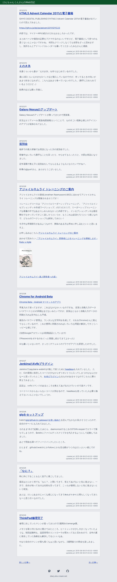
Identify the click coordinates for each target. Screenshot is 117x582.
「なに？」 (26, 471)
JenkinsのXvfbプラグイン (36, 363)
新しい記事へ (24, 562)
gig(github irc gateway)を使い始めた (43, 420)
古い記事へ (93, 562)
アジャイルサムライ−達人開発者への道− (38, 277)
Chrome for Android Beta (36, 296)
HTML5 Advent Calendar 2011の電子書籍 (46, 13)
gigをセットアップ (31, 414)
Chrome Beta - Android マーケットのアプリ (40, 302)
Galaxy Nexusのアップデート (38, 109)
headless (69, 369)
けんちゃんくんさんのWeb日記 (19, 2)
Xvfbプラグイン (51, 376)
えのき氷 (25, 66)
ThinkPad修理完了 (31, 518)
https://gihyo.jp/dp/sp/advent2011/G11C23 (39, 28)
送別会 (23, 144)
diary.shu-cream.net (58, 576)
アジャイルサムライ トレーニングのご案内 (46, 189)
